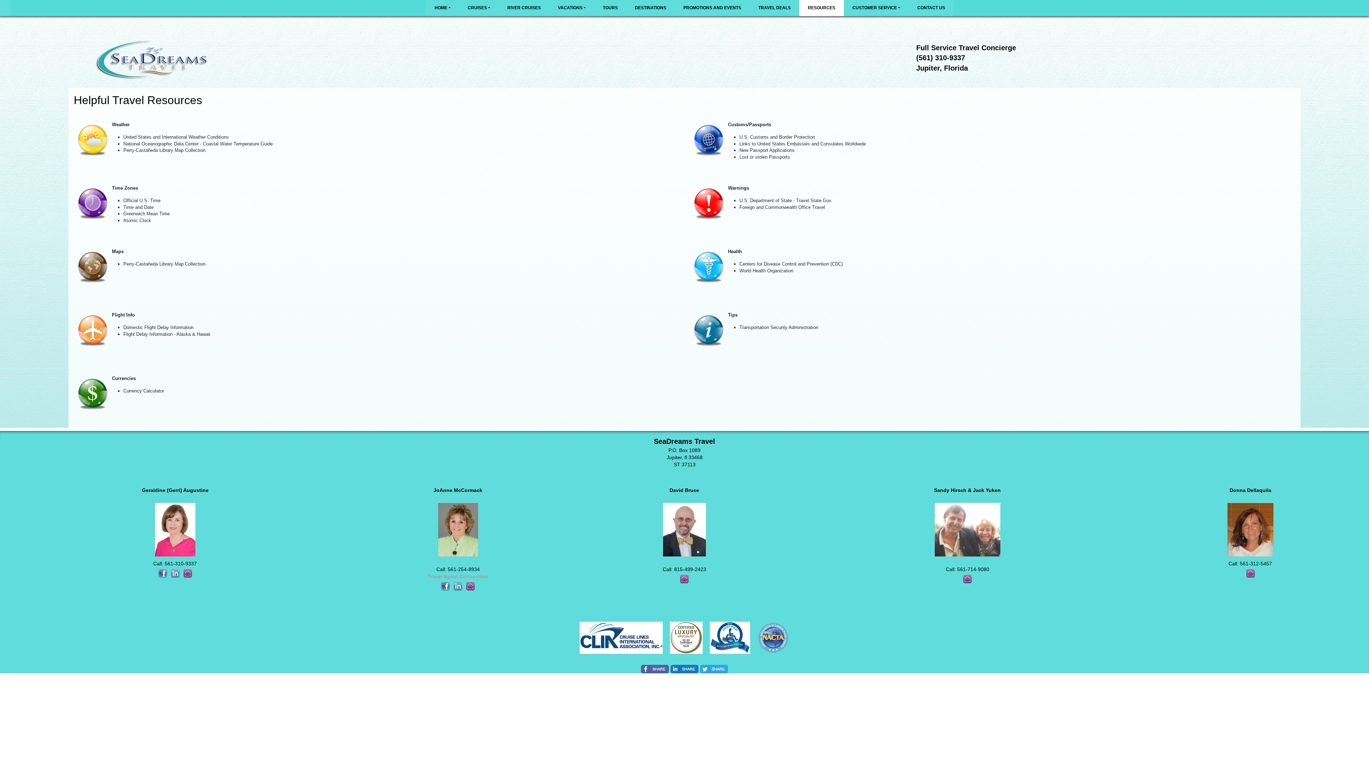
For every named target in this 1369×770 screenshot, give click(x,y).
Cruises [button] (477, 7)
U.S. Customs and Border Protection (777, 137)
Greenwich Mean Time (146, 213)
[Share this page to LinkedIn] (684, 669)
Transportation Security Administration (778, 327)
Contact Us (931, 7)
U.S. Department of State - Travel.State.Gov (785, 200)
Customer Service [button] (874, 7)
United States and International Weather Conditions (176, 137)
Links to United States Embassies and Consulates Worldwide (802, 144)
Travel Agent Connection (458, 576)
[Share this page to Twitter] (714, 669)
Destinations (650, 7)
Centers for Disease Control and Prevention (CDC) (791, 264)
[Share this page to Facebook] (655, 669)
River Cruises (524, 7)
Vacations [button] (570, 7)
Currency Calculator (143, 391)
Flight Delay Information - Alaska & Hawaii (166, 334)
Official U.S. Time (141, 200)
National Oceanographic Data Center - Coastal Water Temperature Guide (198, 144)
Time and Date (138, 207)
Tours (610, 7)
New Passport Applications (767, 150)
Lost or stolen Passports (764, 157)
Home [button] (441, 7)
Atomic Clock (137, 220)
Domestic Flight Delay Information (158, 327)
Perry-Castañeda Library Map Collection (164, 150)
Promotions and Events (712, 7)
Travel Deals (774, 7)
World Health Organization (766, 270)
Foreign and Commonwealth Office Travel (782, 207)
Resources (821, 7)
